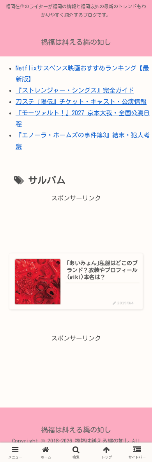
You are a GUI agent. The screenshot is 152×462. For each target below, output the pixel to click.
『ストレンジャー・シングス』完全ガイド (75, 90)
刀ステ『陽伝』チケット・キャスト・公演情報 (81, 101)
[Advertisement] (76, 223)
